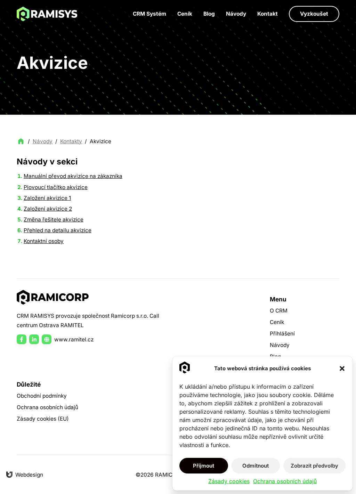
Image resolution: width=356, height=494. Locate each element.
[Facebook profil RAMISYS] (21, 339)
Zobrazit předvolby (314, 465)
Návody (236, 13)
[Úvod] (47, 14)
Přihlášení (282, 333)
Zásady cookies (229, 481)
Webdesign (29, 474)
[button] (342, 368)
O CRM (279, 310)
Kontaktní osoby (44, 241)
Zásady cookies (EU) (43, 418)
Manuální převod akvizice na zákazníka (73, 176)
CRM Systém (149, 13)
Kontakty (71, 141)
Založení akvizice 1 (47, 198)
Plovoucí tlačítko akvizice (56, 187)
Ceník (184, 13)
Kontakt (267, 13)
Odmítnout (255, 465)
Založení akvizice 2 (48, 208)
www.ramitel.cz (74, 339)
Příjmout (203, 465)
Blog (209, 13)
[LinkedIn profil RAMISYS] (34, 339)
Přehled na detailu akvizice (57, 230)
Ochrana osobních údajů (285, 481)
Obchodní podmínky (42, 395)
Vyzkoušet (314, 13)
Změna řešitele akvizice (53, 219)
